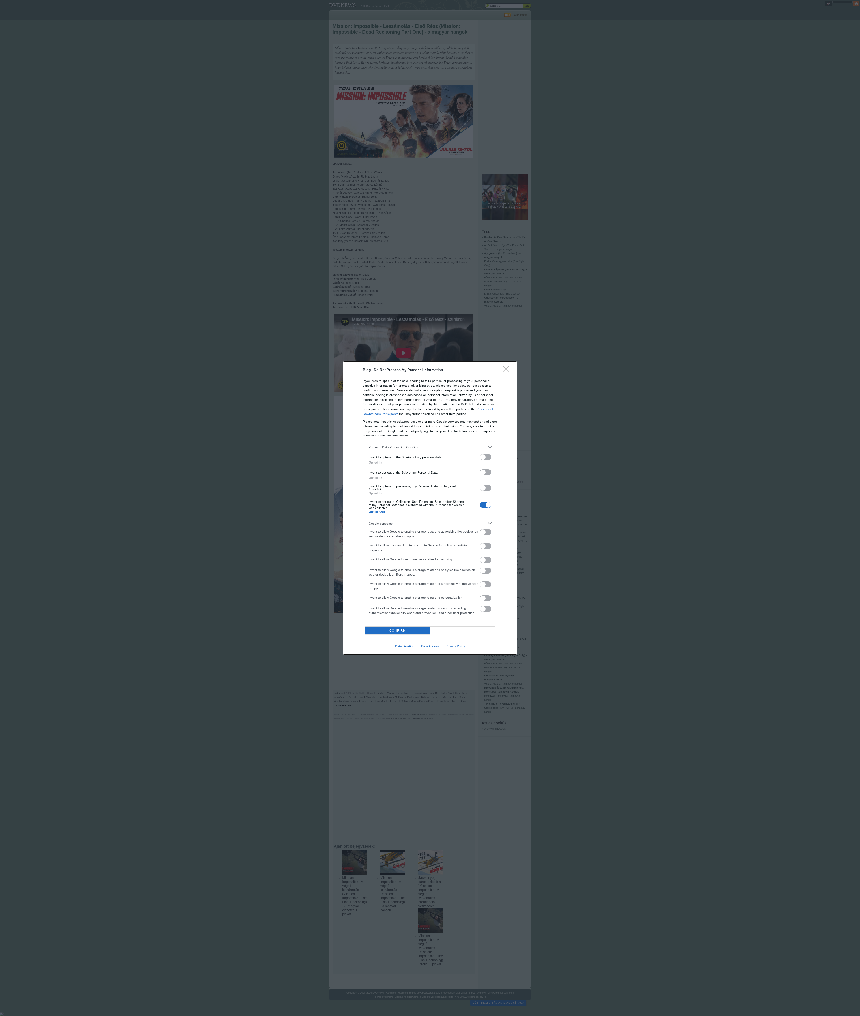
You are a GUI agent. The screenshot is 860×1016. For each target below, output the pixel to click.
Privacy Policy (455, 646)
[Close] (507, 370)
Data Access (430, 646)
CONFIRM (397, 630)
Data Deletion (404, 646)
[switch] (485, 457)
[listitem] (430, 447)
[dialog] (430, 508)
